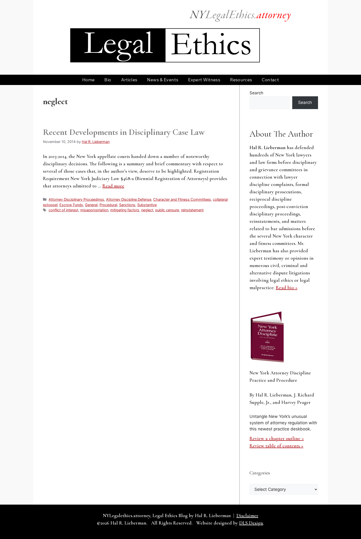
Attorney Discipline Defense (128, 199)
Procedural (108, 205)
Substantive (147, 205)
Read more (113, 186)
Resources (241, 80)
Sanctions (127, 205)
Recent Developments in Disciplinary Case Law (124, 132)
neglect (147, 210)
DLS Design (251, 523)
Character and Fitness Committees (182, 199)
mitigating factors (124, 210)
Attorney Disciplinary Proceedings (76, 199)
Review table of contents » (276, 446)
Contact (270, 80)
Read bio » (286, 288)
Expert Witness (204, 80)
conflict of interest (63, 210)
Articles (129, 80)
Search (256, 92)
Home (88, 80)
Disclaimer (247, 516)
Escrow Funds (71, 205)
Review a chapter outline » (277, 438)
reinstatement (192, 210)
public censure (167, 210)
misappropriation (94, 210)
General (91, 205)
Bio (107, 80)
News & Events (162, 80)
